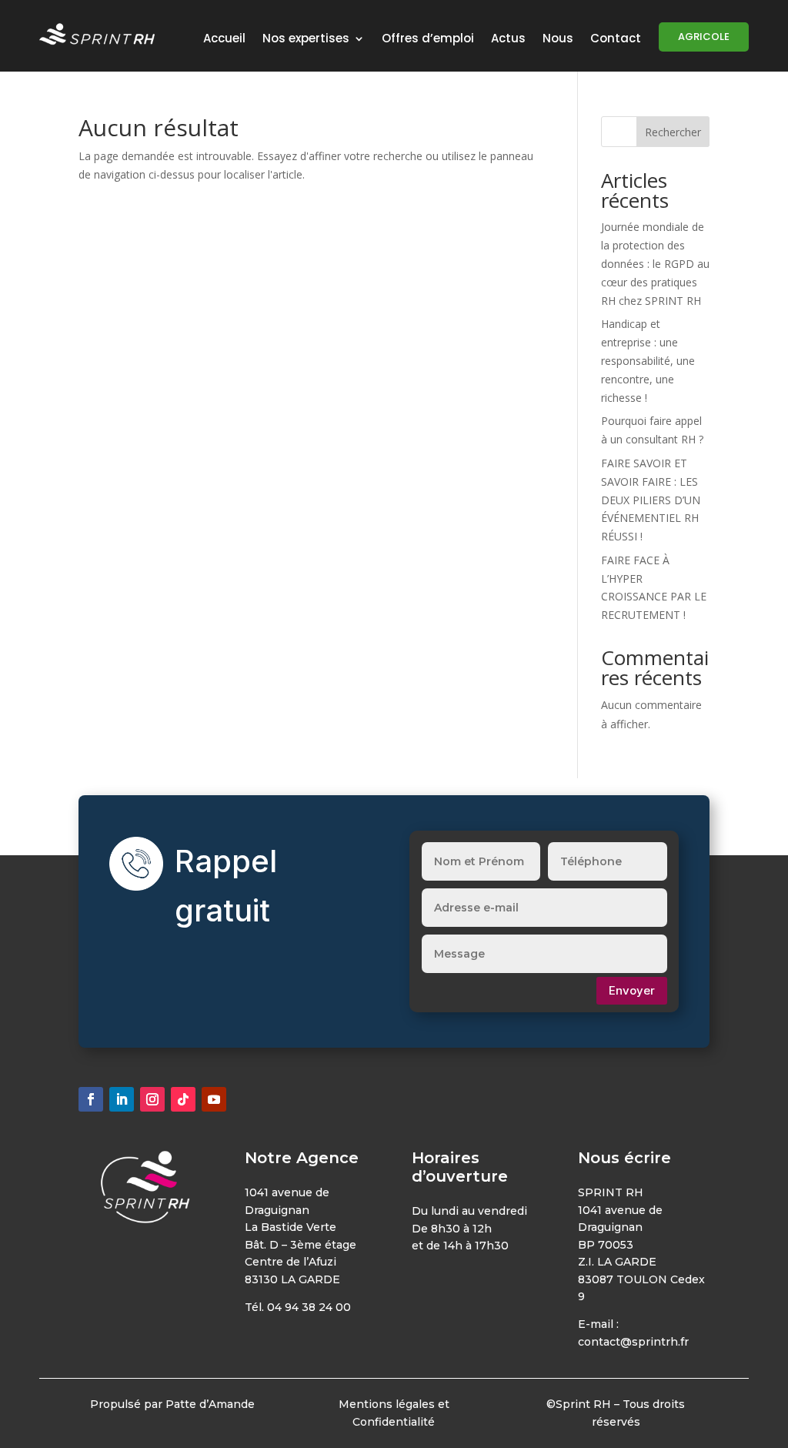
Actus (508, 39)
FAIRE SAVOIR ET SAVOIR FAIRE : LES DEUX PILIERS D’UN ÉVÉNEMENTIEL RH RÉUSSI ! (650, 499)
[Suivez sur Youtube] (214, 1099)
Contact (615, 39)
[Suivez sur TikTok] (183, 1099)
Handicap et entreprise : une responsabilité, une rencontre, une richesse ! (648, 360)
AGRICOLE (704, 36)
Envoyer (632, 990)
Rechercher (673, 132)
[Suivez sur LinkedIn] (121, 1099)
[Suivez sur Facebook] (90, 1099)
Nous (558, 39)
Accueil (224, 39)
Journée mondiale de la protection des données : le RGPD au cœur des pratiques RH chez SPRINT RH (655, 263)
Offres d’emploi (428, 39)
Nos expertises (305, 39)
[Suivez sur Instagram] (152, 1099)
